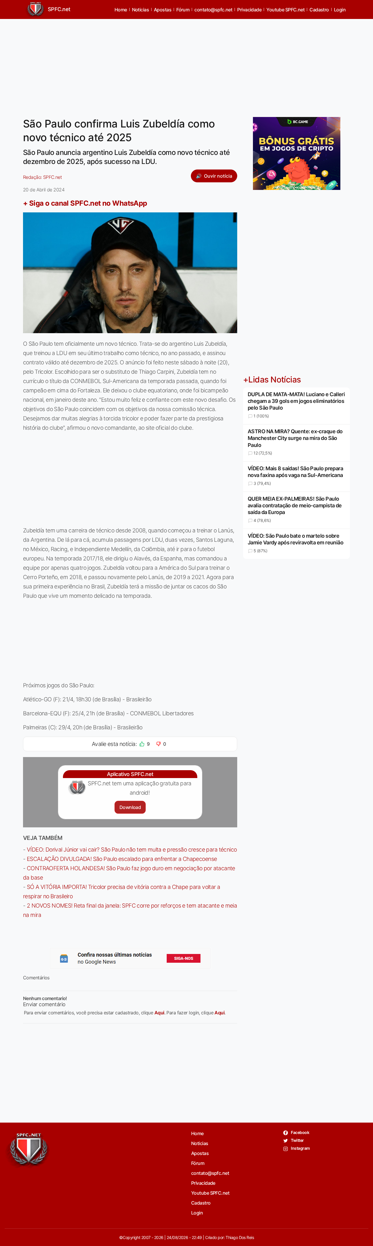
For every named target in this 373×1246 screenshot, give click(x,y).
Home (121, 10)
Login (340, 10)
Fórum (182, 10)
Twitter (297, 1140)
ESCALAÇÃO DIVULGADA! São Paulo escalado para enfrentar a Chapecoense (122, 858)
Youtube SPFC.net (285, 10)
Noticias (140, 10)
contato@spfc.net (213, 10)
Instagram (300, 1148)
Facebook (299, 1132)
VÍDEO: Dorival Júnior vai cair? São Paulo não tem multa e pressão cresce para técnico (132, 849)
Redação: (42, 177)
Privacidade (249, 10)
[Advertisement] (186, 64)
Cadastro (319, 10)
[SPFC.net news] (130, 958)
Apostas (162, 10)
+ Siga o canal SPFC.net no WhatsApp (85, 203)
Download (130, 807)
